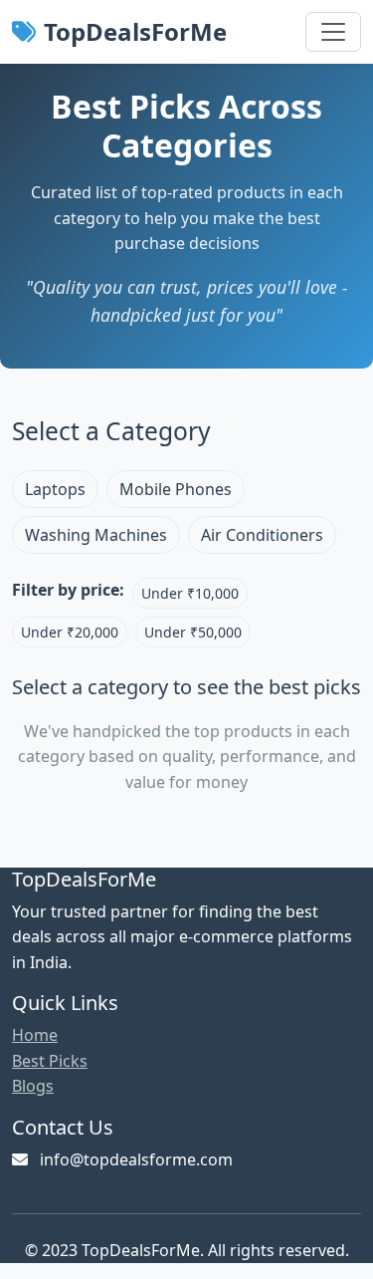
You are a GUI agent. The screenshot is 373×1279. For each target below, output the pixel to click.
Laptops (55, 489)
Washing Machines (96, 535)
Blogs (33, 1086)
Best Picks (50, 1061)
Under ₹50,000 (193, 632)
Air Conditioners (262, 535)
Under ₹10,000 (190, 593)
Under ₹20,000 (69, 632)
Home (35, 1035)
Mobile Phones (175, 489)
